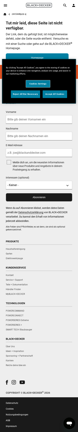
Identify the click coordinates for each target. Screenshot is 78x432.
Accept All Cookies (54, 94)
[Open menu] (5, 5)
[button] (7, 382)
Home (5, 14)
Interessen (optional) (17, 177)
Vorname (11, 111)
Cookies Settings (37, 83)
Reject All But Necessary (25, 94)
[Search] (65, 5)
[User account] (73, 5)
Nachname (12, 128)
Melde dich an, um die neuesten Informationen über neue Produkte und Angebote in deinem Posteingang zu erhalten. (38, 166)
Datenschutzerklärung (30, 212)
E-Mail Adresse (14, 145)
